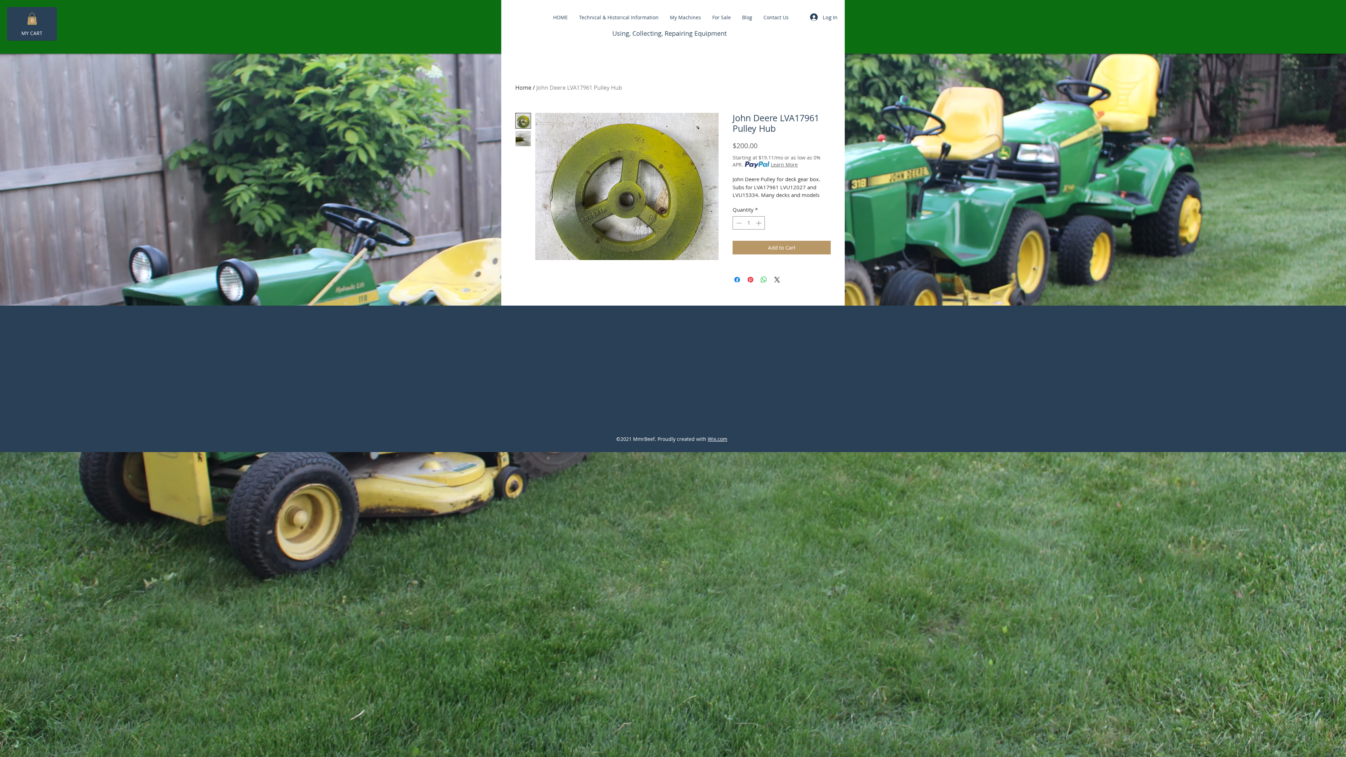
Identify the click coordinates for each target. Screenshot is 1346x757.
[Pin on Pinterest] (750, 279)
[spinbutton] (749, 223)
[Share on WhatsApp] (764, 279)
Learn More (784, 164)
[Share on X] (777, 279)
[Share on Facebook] (737, 279)
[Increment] (759, 223)
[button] (32, 19)
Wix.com (717, 439)
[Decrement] (738, 223)
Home (523, 87)
